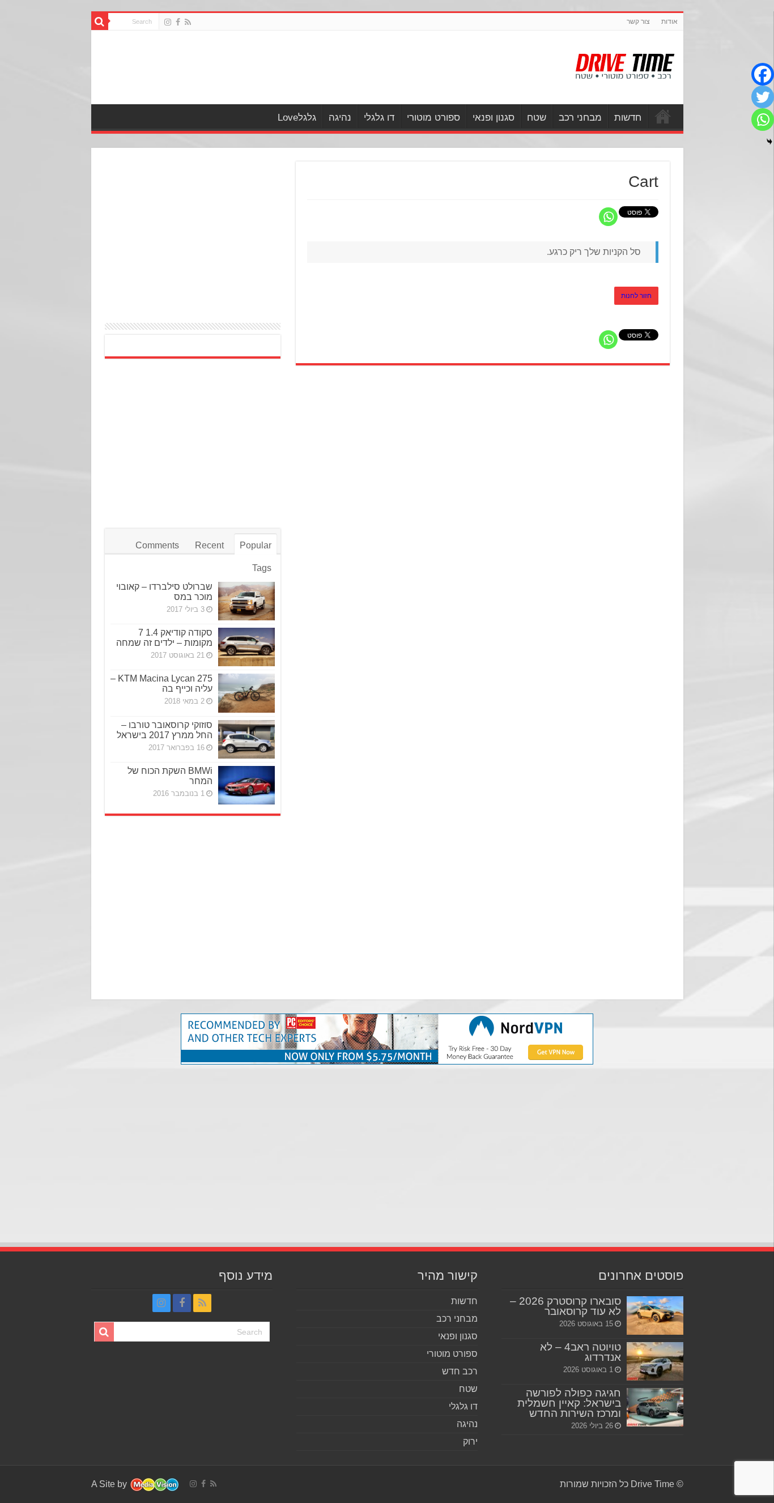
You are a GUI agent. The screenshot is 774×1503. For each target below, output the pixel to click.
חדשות (627, 117)
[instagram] (167, 22)
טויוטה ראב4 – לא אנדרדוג (580, 1352)
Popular (255, 545)
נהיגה (340, 117)
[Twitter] (762, 97)
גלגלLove (297, 117)
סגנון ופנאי (493, 117)
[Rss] (188, 22)
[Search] (99, 21)
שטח (536, 117)
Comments (157, 545)
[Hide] (769, 141)
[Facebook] (178, 22)
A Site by (110, 1484)
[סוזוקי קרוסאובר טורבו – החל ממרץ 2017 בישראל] (246, 739)
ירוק (470, 1441)
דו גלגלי (379, 117)
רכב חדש (460, 1371)
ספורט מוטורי (433, 117)
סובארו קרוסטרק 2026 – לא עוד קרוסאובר (565, 1306)
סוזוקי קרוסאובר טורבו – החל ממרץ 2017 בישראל (164, 730)
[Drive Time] (625, 64)
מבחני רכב (580, 117)
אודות (669, 21)
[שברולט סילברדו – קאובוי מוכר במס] (246, 601)
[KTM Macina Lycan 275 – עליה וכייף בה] (246, 693)
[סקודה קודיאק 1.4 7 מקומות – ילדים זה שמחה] (246, 647)
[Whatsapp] (608, 216)
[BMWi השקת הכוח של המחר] (246, 785)
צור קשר (638, 21)
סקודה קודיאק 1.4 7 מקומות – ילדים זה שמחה (164, 638)
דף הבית (663, 116)
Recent (209, 545)
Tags (261, 568)
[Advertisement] (306, 67)
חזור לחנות (636, 296)
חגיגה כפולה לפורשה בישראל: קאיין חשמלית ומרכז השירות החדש (569, 1403)
